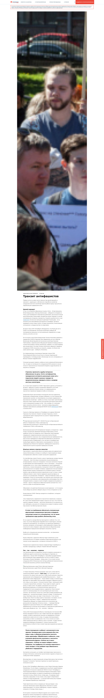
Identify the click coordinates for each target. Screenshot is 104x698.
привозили (26, 319)
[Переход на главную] (14, 2)
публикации (54, 406)
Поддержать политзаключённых (85, 2)
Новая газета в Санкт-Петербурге (30, 293)
